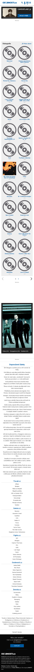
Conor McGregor (17, 559)
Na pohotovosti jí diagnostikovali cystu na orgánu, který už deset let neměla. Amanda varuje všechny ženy (17, 454)
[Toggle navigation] (30, 3)
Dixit (17, 604)
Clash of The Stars (17, 543)
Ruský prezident (17, 495)
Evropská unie (17, 500)
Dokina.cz (12, 624)
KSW (17, 547)
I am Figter (17, 550)
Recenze (17, 511)
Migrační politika (17, 491)
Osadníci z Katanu (17, 597)
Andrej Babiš (17, 565)
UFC (17, 538)
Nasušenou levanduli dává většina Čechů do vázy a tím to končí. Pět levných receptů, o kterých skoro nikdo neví (17, 467)
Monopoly (17, 599)
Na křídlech (17, 608)
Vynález (17, 505)
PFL (17, 545)
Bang (17, 595)
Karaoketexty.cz (6, 622)
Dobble (17, 602)
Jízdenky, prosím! (17, 613)
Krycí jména (17, 606)
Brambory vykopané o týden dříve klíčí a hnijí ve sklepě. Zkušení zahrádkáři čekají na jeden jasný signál (17, 416)
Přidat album (27, 43)
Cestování (23, 618)
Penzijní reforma (17, 502)
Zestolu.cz (17, 589)
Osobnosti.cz (17, 562)
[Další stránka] (31, 278)
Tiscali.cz (17, 481)
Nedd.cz (22, 622)
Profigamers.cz (9, 620)
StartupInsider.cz (20, 626)
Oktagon (17, 540)
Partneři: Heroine (17, 632)
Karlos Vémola (17, 554)
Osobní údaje (14, 666)
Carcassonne (17, 592)
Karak (17, 611)
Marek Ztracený (17, 579)
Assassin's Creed (17, 513)
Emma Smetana (17, 584)
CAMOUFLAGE (23, 9)
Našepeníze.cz (26, 624)
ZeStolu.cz (17, 620)
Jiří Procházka (17, 557)
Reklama (3, 666)
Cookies (8, 666)
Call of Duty (17, 527)
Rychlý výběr (24, 15)
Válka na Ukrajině (17, 488)
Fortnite (17, 525)
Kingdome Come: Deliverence (17, 532)
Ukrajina (17, 486)
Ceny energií (17, 498)
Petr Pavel (17, 567)
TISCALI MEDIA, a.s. (16, 667)
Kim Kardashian (17, 574)
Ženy (17, 618)
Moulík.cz (28, 622)
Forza (17, 523)
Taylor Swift (17, 581)
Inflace (17, 484)
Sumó (17, 552)
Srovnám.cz (12, 626)
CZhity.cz (18, 624)
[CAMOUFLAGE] (9, 12)
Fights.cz (17, 535)
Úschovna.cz (15, 622)
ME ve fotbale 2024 (17, 493)
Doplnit (17, 646)
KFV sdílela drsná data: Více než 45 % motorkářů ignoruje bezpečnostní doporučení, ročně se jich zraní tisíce (17, 429)
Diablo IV (17, 520)
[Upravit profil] (30, 9)
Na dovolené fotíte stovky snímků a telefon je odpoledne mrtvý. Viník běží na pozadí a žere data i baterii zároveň (17, 423)
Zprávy (9, 618)
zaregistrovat (18, 640)
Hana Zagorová (17, 570)
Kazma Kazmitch (17, 572)
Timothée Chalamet (17, 586)
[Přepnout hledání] (22, 3)
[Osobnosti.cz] (10, 3)
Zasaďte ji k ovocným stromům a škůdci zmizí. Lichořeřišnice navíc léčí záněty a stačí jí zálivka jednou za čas (17, 460)
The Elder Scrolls (17, 529)
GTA (17, 518)
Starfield (17, 516)
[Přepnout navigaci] (24, 3)
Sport (13, 618)
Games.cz (17, 508)
